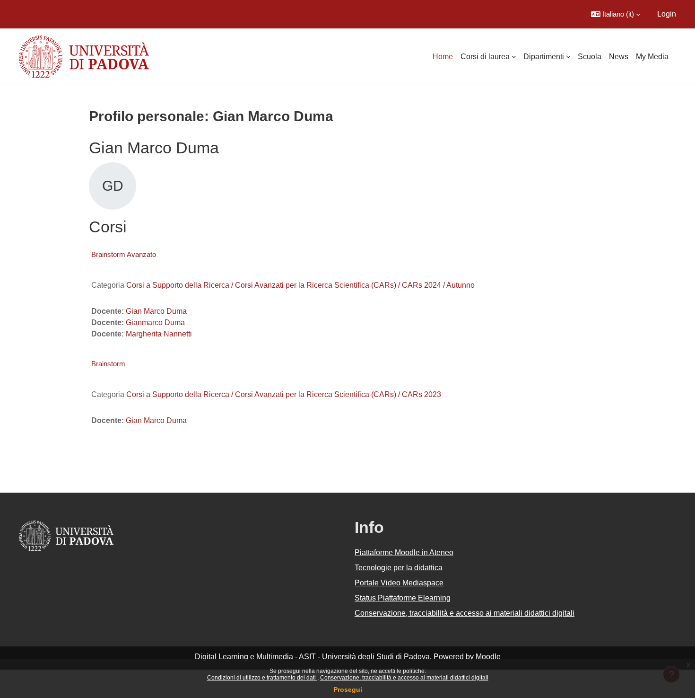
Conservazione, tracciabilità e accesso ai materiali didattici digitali (404, 677)
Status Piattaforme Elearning (403, 598)
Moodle (488, 657)
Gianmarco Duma (155, 322)
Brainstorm (108, 364)
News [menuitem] (618, 57)
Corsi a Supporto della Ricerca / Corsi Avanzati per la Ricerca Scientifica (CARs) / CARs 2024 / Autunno (300, 285)
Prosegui (347, 689)
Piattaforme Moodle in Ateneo (404, 552)
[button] (615, 14)
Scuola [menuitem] (589, 57)
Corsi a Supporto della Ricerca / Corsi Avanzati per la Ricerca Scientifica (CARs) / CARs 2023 (283, 394)
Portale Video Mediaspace (399, 583)
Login (666, 14)
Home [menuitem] (443, 57)
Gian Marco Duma (156, 311)
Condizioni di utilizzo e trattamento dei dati (262, 677)
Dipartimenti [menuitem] (543, 57)
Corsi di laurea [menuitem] (485, 57)
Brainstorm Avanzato (123, 254)
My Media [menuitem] (652, 57)
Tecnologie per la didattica (399, 568)
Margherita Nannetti (159, 334)
